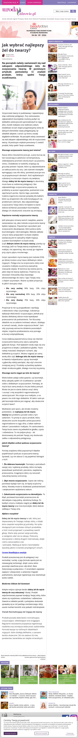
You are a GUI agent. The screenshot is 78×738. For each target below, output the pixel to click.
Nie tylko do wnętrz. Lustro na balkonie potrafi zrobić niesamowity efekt (65, 156)
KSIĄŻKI (22, 2)
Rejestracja (61, 2)
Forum (74, 19)
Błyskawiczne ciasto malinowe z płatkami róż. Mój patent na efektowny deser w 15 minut (65, 271)
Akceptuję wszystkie (10, 733)
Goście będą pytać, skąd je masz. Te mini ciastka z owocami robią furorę (65, 289)
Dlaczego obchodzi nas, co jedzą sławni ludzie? (65, 84)
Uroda (4, 19)
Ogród (15, 19)
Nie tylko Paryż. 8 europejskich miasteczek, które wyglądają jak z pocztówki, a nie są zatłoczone (65, 57)
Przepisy (21, 19)
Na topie (68, 19)
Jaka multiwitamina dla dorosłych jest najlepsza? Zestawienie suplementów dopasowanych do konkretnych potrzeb (65, 123)
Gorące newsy (59, 19)
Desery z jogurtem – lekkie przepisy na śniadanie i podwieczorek (65, 165)
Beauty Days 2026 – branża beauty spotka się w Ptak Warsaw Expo (66, 132)
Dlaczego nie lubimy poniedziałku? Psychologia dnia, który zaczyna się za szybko (65, 176)
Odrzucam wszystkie (41, 733)
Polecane (5, 663)
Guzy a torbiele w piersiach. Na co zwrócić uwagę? (66, 141)
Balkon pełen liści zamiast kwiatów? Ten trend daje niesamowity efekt (9, 681)
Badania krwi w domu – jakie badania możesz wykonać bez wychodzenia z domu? (34, 657)
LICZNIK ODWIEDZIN (34, 2)
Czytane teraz (6, 688)
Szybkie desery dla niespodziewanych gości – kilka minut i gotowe (65, 299)
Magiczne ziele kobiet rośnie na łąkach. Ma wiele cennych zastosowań (47, 681)
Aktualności (54, 105)
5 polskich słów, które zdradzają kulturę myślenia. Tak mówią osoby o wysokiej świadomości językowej (67, 679)
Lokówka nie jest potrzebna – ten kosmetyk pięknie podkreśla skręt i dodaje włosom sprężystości (66, 228)
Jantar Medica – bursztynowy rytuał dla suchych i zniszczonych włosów (64, 200)
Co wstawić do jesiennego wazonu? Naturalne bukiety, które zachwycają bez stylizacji (66, 96)
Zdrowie (9, 19)
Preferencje (70, 733)
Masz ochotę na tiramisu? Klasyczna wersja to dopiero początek (66, 280)
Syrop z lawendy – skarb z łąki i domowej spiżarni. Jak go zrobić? (65, 66)
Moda (26, 19)
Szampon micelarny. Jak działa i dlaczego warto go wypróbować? (65, 46)
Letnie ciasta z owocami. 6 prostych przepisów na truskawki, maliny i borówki (65, 251)
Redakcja (12, 56)
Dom (30, 19)
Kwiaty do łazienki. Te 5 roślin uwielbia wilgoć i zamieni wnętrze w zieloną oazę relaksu (29, 680)
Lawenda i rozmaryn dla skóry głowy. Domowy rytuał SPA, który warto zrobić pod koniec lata (66, 209)
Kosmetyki (50, 19)
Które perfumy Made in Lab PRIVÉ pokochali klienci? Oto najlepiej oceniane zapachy (66, 218)
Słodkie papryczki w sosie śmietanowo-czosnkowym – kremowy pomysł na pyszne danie (66, 262)
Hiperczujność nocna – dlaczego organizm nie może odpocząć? (64, 76)
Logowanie (71, 2)
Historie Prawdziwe (39, 19)
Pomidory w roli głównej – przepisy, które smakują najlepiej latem (65, 242)
